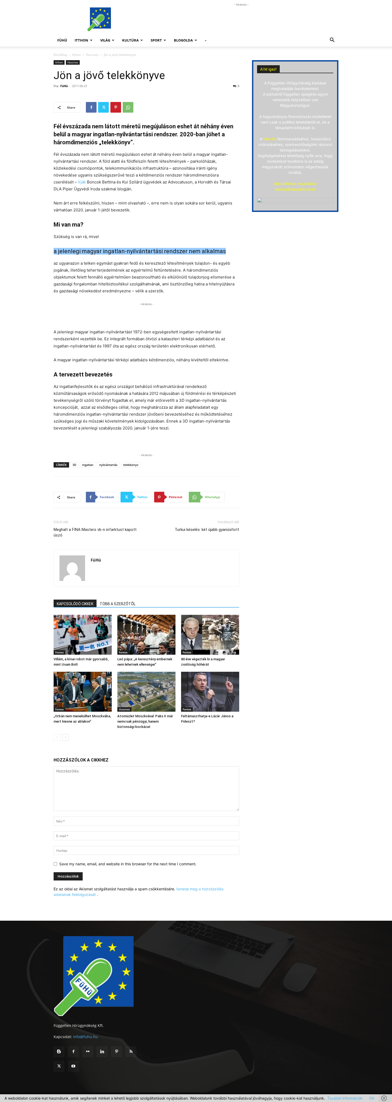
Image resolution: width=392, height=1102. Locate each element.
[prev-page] (57, 737)
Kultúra (130, 40)
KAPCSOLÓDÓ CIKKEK (75, 604)
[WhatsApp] (128, 107)
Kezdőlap (60, 54)
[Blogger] (59, 1051)
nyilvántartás (108, 465)
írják (82, 182)
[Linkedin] (102, 1051)
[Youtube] (73, 1066)
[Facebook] (91, 107)
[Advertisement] (241, 19)
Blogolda (183, 40)
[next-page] (65, 737)
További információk (345, 1098)
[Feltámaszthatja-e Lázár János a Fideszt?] (210, 692)
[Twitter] (103, 107)
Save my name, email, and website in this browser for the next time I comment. (128, 864)
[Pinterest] (115, 107)
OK (371, 1098)
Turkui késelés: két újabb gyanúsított (207, 529)
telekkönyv (130, 465)
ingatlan (87, 465)
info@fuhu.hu (85, 1036)
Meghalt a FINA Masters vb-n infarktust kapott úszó (95, 532)
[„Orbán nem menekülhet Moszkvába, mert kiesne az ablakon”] (83, 692)
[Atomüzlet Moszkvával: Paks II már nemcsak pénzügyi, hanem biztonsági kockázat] (146, 692)
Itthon (81, 40)
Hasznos (92, 54)
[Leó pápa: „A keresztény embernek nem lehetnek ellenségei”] (146, 635)
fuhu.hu (269, 139)
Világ (105, 40)
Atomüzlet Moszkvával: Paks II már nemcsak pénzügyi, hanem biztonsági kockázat (145, 721)
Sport (156, 40)
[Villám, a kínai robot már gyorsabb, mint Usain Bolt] (83, 635)
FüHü (62, 40)
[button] (332, 40)
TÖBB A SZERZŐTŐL (117, 604)
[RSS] (131, 1051)
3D (74, 465)
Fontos (59, 652)
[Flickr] (87, 1051)
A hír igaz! (268, 69)
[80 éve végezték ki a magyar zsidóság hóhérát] (210, 635)
